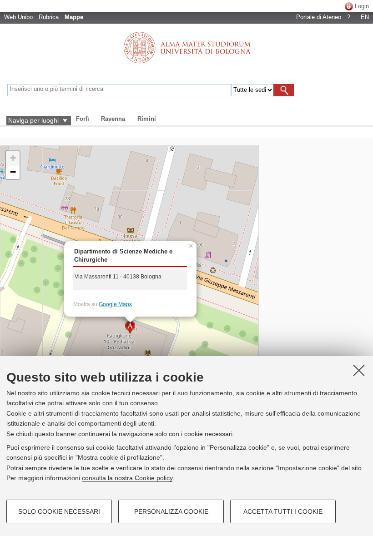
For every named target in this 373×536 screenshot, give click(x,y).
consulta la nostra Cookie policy (127, 477)
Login (362, 6)
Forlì (82, 118)
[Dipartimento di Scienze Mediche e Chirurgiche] (130, 327)
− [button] (13, 172)
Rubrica (49, 17)
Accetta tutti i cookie (283, 511)
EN (365, 17)
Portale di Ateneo (318, 17)
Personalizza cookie (171, 511)
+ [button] (13, 158)
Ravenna (113, 118)
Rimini (146, 118)
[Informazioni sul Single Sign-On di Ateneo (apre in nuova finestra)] (349, 6)
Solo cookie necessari (59, 511)
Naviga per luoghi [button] (33, 120)
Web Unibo (18, 17)
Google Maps (115, 304)
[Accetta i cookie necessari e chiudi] (359, 370)
